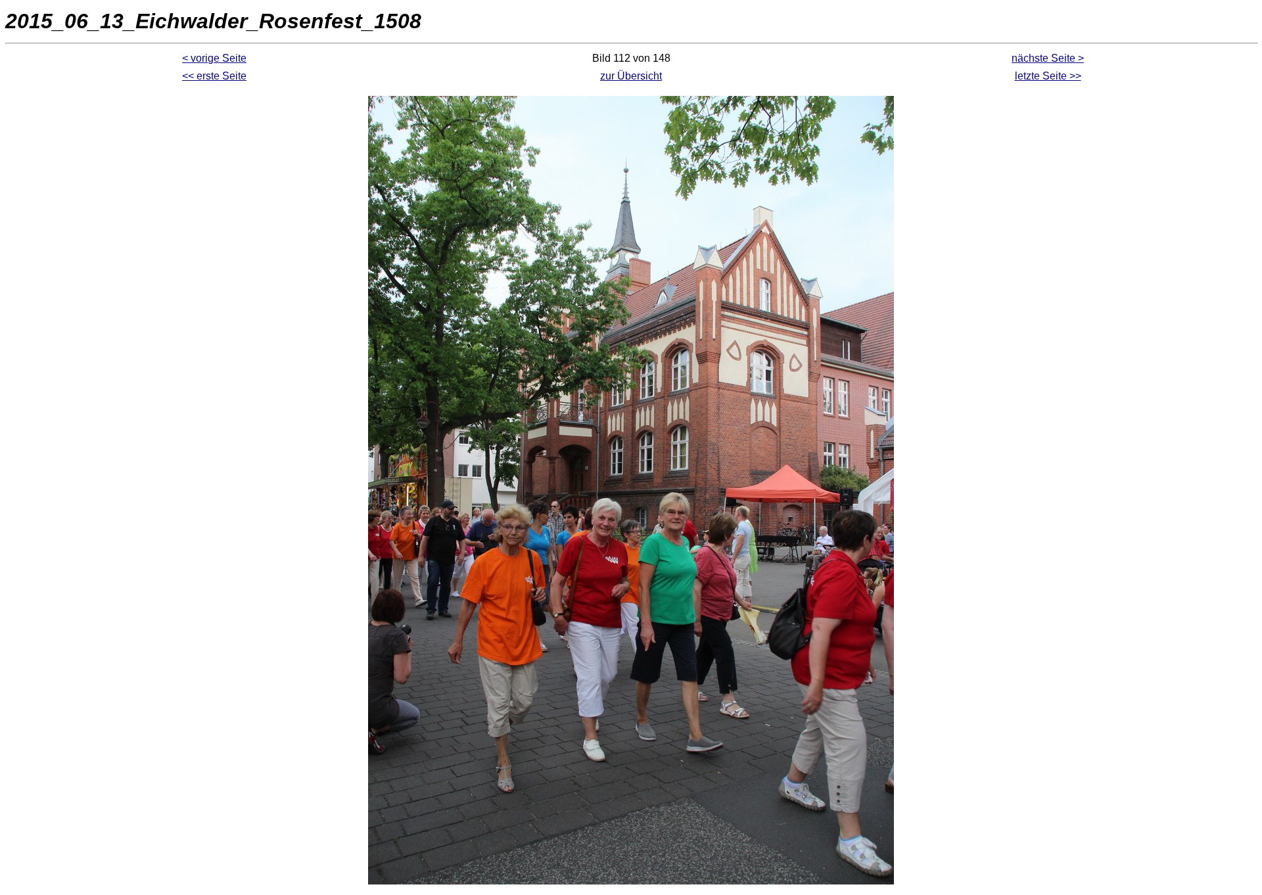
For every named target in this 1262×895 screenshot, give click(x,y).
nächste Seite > (1048, 58)
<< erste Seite (214, 75)
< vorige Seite (214, 58)
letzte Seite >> (1048, 75)
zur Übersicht (631, 75)
